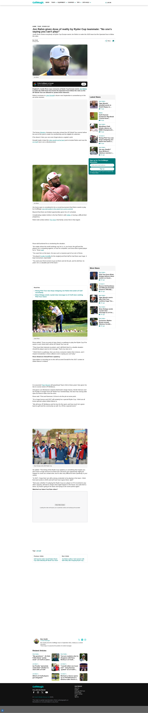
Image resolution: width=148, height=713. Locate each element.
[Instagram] (38, 693)
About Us (77, 688)
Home (34, 26)
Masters (42, 132)
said (42, 250)
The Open (52, 220)
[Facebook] (34, 693)
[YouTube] (47, 693)
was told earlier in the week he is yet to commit (57, 209)
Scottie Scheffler (45, 256)
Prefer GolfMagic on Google (45, 83)
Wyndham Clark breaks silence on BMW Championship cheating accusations (106, 128)
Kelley (69, 215)
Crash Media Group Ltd (41, 697)
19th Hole (85, 2)
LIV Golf (35, 142)
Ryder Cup (46, 26)
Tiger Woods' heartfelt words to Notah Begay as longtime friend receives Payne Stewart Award (105, 105)
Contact (76, 689)
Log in (109, 2)
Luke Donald (50, 95)
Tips (78, 2)
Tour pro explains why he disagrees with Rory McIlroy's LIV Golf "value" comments (69, 658)
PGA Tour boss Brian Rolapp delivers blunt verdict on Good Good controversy (106, 276)
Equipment (61, 2)
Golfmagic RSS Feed (80, 691)
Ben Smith (35, 40)
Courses (71, 2)
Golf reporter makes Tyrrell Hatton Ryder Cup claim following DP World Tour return (46, 559)
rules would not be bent (56, 140)
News (47, 2)
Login (76, 695)
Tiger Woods (46, 385)
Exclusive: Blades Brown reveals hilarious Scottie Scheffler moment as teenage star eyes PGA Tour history (106, 322)
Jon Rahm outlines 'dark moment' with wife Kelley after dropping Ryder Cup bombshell (73, 559)
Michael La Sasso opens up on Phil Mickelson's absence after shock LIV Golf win (69, 677)
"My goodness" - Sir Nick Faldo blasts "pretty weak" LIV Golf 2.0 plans (41, 657)
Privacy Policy (95, 172)
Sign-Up (77, 696)
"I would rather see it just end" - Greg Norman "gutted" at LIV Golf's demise (69, 667)
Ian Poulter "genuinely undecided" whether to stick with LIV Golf (41, 667)
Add (83, 84)
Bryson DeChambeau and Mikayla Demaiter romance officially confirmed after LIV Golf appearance (106, 287)
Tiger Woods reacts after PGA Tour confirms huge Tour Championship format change (106, 299)
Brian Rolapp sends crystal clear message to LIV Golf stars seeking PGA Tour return (106, 310)
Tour (53, 2)
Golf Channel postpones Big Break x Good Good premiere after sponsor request (106, 116)
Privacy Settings (78, 693)
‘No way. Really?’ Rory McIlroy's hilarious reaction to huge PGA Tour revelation (106, 151)
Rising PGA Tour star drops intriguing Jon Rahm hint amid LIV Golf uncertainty (106, 139)
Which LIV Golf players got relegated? (41, 676)
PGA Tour (35, 654)
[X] (42, 693)
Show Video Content (60, 504)
